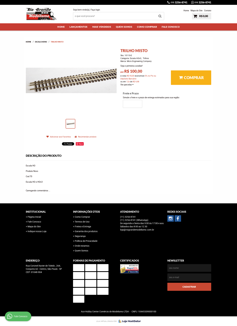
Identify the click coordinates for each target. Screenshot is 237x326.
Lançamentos (78, 27)
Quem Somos (124, 27)
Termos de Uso (82, 221)
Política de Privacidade (86, 240)
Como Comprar (147, 27)
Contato (207, 10)
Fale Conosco (171, 27)
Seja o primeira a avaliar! (131, 65)
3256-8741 (179, 2)
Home (186, 10)
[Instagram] (170, 218)
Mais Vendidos (101, 27)
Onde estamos (82, 245)
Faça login (95, 9)
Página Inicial (34, 216)
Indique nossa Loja (37, 231)
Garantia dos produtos (86, 231)
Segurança (80, 236)
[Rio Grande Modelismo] (178, 218)
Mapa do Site (196, 10)
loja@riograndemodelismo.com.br (137, 229)
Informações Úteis (86, 211)
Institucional (36, 211)
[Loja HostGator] (129, 321)
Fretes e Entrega (83, 226)
